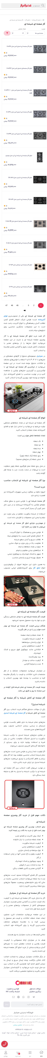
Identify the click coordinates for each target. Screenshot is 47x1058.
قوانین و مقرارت (13, 988)
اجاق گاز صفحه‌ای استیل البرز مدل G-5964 (19, 68)
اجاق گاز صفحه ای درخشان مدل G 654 (20, 265)
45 (17, 305)
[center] (43, 5)
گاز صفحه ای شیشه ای (16, 20)
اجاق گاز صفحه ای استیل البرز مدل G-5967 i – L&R (18, 91)
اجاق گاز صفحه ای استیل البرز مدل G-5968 (19, 112)
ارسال (6, 1004)
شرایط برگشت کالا (13, 991)
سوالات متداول (35, 988)
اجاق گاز (27, 20)
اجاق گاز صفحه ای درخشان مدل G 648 (20, 287)
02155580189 (28, 1029)
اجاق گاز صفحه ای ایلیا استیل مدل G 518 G (19, 243)
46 (12, 305)
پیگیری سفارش (35, 991)
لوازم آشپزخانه (36, 20)
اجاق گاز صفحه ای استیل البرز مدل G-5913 (19, 134)
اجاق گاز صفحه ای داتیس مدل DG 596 (20, 199)
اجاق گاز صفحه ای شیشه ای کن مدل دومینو (19, 155)
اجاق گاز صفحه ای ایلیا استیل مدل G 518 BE (19, 221)
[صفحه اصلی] (43, 20)
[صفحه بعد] (24, 310)
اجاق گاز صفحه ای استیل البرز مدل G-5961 (19, 46)
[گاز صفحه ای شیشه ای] (23, 983)
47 (7, 305)
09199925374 (19, 1029)
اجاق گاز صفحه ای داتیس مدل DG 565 (20, 177)
